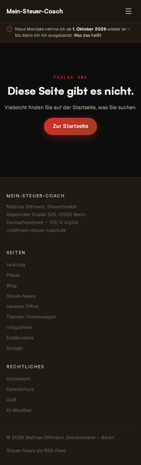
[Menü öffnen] (128, 11)
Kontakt (15, 348)
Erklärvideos (20, 338)
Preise (13, 275)
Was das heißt (87, 35)
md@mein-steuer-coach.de (36, 230)
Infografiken (19, 327)
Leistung (16, 265)
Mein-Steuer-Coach (36, 11)
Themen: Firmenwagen (31, 317)
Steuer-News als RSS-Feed (36, 451)
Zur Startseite (70, 126)
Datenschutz (20, 389)
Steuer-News (21, 296)
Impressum (18, 379)
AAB (11, 400)
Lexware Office (22, 306)
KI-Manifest (19, 410)
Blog (12, 286)
